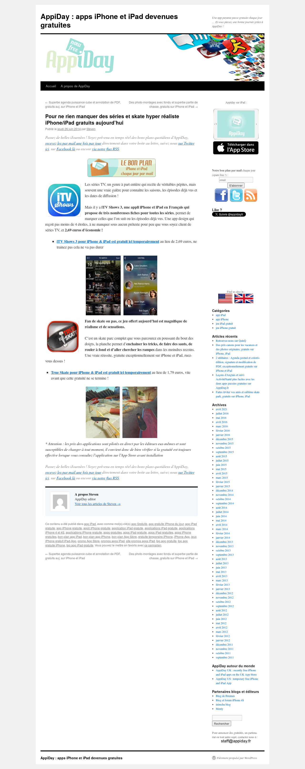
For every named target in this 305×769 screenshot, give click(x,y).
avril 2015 (221, 473)
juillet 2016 (222, 413)
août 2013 (221, 559)
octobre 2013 (223, 550)
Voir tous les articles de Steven (98, 503)
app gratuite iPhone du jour (166, 524)
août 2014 (221, 507)
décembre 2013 (224, 542)
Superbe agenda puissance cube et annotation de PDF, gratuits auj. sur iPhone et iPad (83, 104)
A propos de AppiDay (75, 86)
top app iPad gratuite (79, 545)
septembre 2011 (225, 657)
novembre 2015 (225, 443)
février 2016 (223, 430)
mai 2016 (221, 417)
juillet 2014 (222, 512)
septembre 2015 (225, 452)
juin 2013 (221, 567)
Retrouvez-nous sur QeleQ (231, 340)
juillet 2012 (222, 614)
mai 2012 (221, 623)
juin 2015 (221, 465)
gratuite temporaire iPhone (155, 537)
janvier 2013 (223, 589)
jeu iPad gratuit (224, 323)
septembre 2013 (225, 554)
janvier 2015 (223, 486)
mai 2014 (221, 520)
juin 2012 (221, 619)
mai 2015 (221, 469)
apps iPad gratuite (135, 532)
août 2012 (221, 610)
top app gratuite (166, 541)
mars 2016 (222, 426)
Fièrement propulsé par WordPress (237, 758)
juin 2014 (221, 516)
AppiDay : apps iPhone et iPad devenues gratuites (109, 20)
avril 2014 (221, 524)
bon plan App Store (124, 537)
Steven (91, 129)
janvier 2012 (223, 640)
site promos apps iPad (140, 541)
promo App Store (89, 541)
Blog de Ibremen (225, 696)
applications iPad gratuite (161, 528)
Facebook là (65, 148)
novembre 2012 (225, 597)
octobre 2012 (223, 602)
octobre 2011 (223, 653)
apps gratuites (112, 532)
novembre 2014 (225, 494)
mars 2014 (222, 529)
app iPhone (222, 319)
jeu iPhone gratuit (226, 328)
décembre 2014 (224, 490)
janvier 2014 (223, 537)
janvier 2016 (223, 435)
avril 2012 (221, 627)
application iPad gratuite (127, 528)
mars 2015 (222, 477)
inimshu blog (223, 704)
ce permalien (152, 545)
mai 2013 (221, 572)
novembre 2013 (225, 546)
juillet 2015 (222, 460)
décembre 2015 (224, 439)
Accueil (51, 86)
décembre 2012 (224, 593)
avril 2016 (221, 422)
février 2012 (223, 636)
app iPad (90, 524)
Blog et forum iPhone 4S (230, 700)
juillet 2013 (222, 563)
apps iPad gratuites (160, 532)
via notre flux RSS (105, 148)
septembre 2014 (225, 503)
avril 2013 (221, 576)
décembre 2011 (224, 644)
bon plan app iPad (70, 537)
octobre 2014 (223, 499)
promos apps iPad (113, 541)
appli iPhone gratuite (96, 528)
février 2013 (223, 584)
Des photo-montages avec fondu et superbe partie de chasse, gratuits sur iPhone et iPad (163, 104)
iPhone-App (182, 537)
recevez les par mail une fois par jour (73, 143)
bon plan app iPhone (96, 537)
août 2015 (221, 456)
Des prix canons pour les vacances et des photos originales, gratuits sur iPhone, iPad (236, 349)
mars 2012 (222, 631)
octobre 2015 (223, 447)
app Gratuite (139, 524)
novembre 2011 (225, 649)
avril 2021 (221, 409)
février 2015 (223, 482)
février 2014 (223, 533)
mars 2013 (222, 580)
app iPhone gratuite (69, 528)
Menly (219, 709)
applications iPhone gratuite (84, 532)
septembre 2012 (225, 606)
